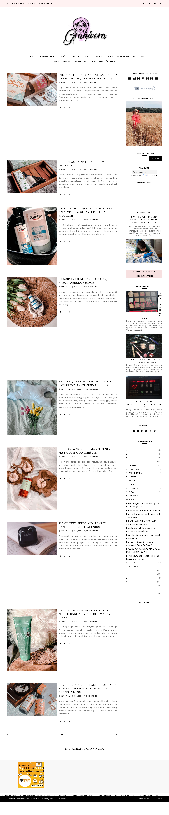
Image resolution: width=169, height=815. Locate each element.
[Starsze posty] (117, 734)
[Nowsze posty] (7, 734)
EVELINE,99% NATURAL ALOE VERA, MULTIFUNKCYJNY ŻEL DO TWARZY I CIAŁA (86, 614)
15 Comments (92, 531)
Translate (153, 175)
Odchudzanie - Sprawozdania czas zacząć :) (144, 404)
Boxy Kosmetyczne (127, 56)
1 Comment (91, 82)
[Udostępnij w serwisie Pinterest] (69, 108)
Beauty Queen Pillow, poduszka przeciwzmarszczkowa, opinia (85, 383)
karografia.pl (156, 799)
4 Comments (91, 169)
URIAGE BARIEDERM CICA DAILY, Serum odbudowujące (83, 280)
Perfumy (76, 56)
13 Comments (92, 220)
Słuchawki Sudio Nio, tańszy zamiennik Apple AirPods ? (82, 525)
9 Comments (91, 621)
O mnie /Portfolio (144, 276)
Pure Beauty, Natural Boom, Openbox (144, 510)
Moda (88, 56)
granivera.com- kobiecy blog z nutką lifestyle (37, 799)
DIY (142, 56)
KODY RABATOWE (62, 61)
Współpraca (45, 3)
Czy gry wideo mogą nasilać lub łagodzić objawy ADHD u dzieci (144, 219)
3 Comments (91, 696)
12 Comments (92, 456)
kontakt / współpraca (144, 271)
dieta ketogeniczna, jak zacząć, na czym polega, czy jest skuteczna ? (88, 76)
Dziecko (99, 56)
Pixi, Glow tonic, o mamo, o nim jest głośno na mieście (85, 450)
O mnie (31, 3)
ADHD (110, 56)
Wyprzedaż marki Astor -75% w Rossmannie (144, 361)
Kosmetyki (81, 61)
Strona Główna (15, 3)
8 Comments (91, 287)
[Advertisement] (62, 129)
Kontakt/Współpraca (103, 61)
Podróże (63, 56)
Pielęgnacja (47, 56)
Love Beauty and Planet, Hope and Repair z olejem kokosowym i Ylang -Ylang (87, 688)
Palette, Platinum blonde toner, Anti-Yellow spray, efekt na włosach (86, 212)
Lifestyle (30, 56)
